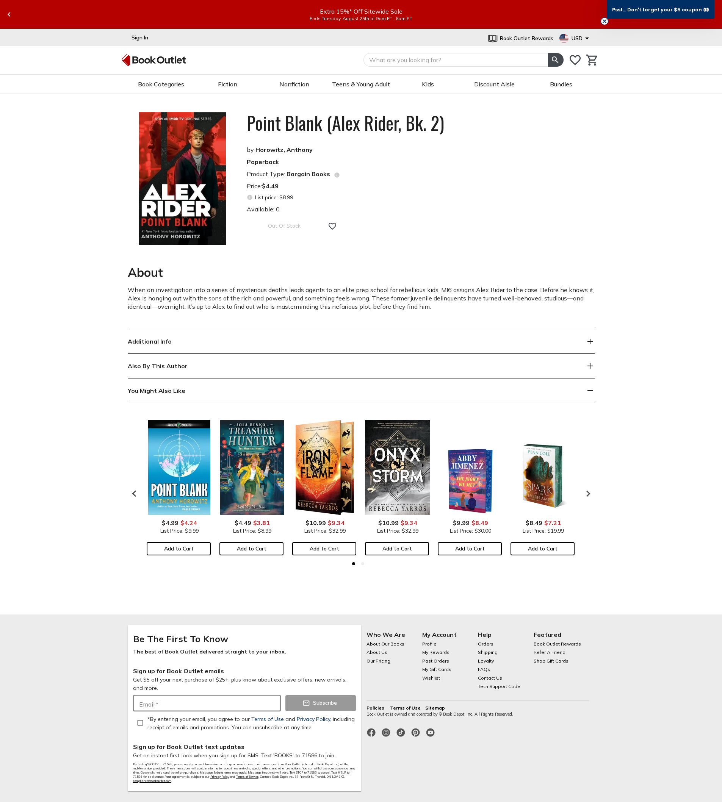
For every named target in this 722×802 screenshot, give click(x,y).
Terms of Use (405, 708)
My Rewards (435, 652)
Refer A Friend (549, 652)
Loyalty (486, 661)
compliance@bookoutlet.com (152, 781)
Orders (485, 644)
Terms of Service (247, 777)
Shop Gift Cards (551, 661)
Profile (429, 644)
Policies (375, 708)
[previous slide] (9, 14)
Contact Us (490, 678)
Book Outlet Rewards (557, 644)
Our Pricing (378, 661)
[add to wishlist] (332, 226)
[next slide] (586, 494)
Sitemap (435, 708)
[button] (660, 9)
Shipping (488, 652)
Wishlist (431, 678)
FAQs (484, 669)
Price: (263, 186)
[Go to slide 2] (362, 563)
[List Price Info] (250, 197)
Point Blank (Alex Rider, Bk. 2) (345, 122)
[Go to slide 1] (353, 563)
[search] (555, 60)
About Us (376, 652)
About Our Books (385, 644)
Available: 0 (263, 209)
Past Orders (435, 661)
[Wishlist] (575, 60)
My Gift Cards (436, 669)
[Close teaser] (604, 21)
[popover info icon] (337, 175)
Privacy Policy (219, 777)
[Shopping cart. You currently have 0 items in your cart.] (592, 60)
